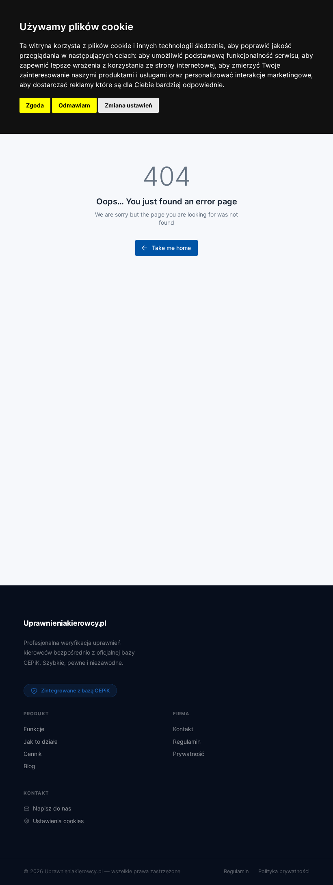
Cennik (33, 753)
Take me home (171, 247)
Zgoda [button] (35, 105)
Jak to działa (41, 741)
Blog (29, 765)
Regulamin (187, 741)
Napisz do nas (52, 808)
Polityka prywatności (283, 871)
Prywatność (188, 753)
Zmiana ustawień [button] (128, 105)
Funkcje (34, 728)
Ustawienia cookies (58, 820)
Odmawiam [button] (74, 105)
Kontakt (183, 728)
